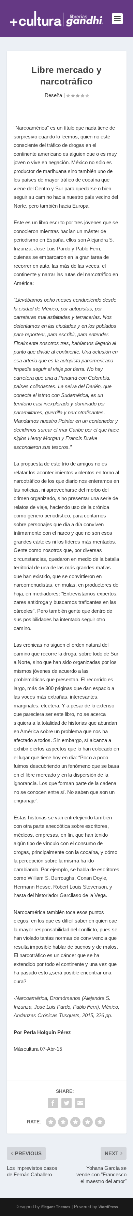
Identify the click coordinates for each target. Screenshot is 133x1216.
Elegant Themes (55, 1207)
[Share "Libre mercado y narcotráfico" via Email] (80, 1103)
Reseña (53, 95)
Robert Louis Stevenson (80, 887)
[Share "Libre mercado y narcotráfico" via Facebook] (53, 1103)
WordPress (108, 1207)
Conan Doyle (91, 878)
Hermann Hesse (32, 887)
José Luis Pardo (52, 248)
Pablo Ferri (87, 248)
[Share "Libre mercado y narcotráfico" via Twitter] (66, 1103)
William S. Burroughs (51, 878)
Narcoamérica (31, 128)
